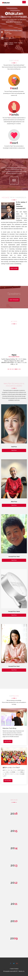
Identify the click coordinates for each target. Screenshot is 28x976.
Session (14, 431)
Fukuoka (20, 42)
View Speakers (14, 299)
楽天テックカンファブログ (11, 767)
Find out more (7, 741)
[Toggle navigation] (24, 2)
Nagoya (11, 42)
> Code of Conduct (14, 968)
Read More (14, 268)
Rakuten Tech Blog (9, 728)
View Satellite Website (14, 356)
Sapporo (6, 42)
